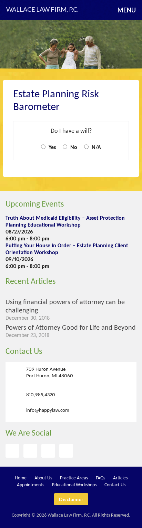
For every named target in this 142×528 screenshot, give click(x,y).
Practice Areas (74, 478)
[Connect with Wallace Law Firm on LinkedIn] (66, 451)
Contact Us (24, 352)
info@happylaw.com (47, 410)
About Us (43, 478)
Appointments (30, 485)
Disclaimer (71, 499)
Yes (51, 147)
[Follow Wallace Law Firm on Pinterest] (48, 451)
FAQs (100, 478)
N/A (95, 147)
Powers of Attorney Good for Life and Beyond (71, 328)
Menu (127, 10)
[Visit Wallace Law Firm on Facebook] (12, 451)
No (73, 147)
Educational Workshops (74, 485)
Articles (120, 478)
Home (21, 478)
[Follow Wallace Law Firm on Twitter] (30, 451)
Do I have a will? (71, 131)
